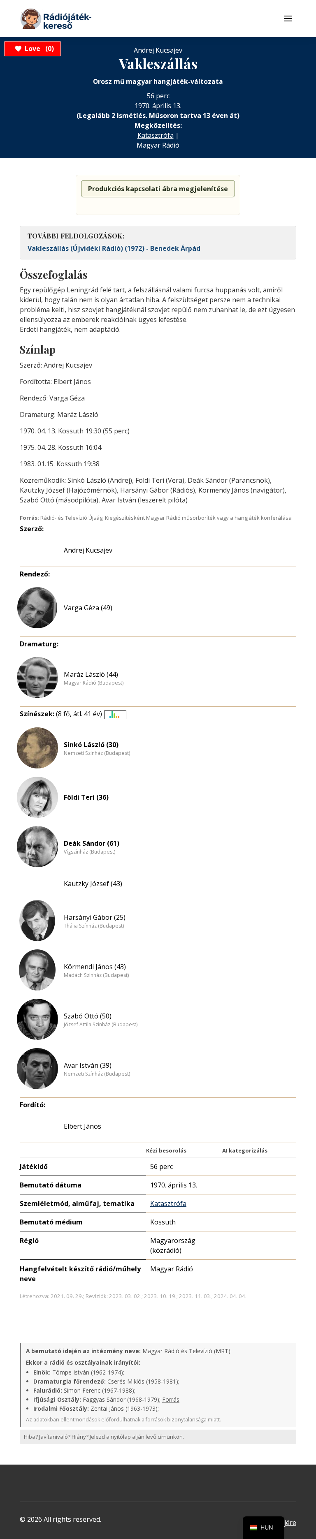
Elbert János (82, 1126)
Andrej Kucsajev (88, 550)
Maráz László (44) (91, 674)
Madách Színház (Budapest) (96, 975)
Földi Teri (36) (86, 797)
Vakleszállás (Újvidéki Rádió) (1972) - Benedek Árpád (114, 248)
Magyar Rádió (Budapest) (93, 683)
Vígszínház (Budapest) (89, 852)
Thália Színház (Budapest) (94, 926)
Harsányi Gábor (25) (94, 917)
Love (38, 48)
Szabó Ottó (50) (88, 1016)
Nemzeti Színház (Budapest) (97, 753)
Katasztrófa (155, 135)
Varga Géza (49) (88, 607)
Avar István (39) (88, 1065)
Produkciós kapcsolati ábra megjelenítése (158, 188)
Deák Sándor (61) (91, 843)
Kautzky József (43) (93, 883)
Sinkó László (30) (91, 744)
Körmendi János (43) (95, 966)
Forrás (170, 1399)
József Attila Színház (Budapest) (100, 1025)
